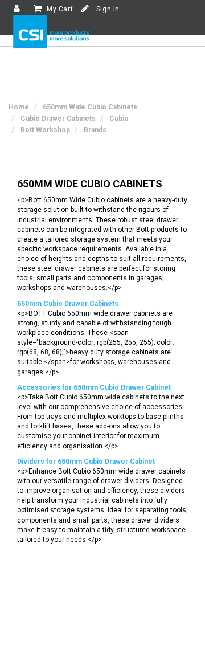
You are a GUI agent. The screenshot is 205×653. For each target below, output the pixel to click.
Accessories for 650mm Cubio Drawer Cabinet (94, 387)
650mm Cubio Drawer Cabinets (67, 304)
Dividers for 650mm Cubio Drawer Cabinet (86, 462)
